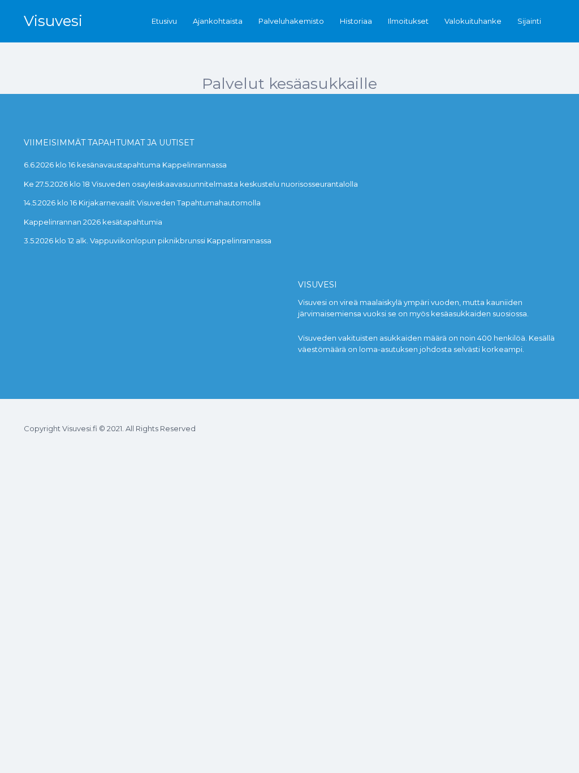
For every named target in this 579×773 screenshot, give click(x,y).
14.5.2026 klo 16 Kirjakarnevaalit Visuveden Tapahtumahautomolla (142, 202)
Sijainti (529, 20)
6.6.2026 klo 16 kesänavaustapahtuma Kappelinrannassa (125, 164)
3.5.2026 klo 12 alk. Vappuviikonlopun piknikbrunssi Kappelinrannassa (147, 240)
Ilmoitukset (408, 20)
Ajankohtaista (218, 20)
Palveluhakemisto (291, 20)
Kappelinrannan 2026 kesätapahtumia (93, 221)
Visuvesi (53, 21)
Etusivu (164, 20)
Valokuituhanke (473, 20)
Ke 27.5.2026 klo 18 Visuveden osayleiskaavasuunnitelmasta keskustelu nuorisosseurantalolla (191, 183)
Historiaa (356, 20)
